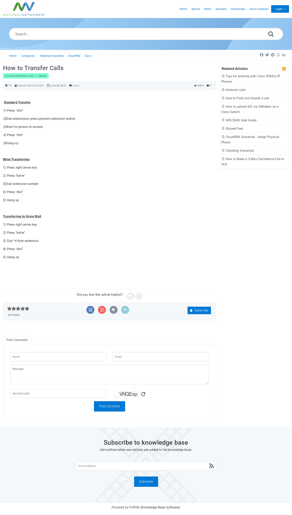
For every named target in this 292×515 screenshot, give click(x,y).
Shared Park (234, 128)
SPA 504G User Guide (240, 120)
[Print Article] (113, 310)
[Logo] (24, 9)
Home (12, 55)
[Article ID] (6, 85)
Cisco (87, 55)
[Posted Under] (70, 85)
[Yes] (130, 295)
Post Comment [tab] (17, 340)
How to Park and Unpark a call (247, 98)
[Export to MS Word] (90, 310)
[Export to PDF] (102, 310)
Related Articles (235, 69)
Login (278, 9)
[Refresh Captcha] (143, 394)
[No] (138, 295)
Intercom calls (235, 90)
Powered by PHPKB (125, 507)
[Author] (16, 85)
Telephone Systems (52, 55)
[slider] (18, 308)
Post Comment (109, 406)
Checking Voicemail (239, 151)
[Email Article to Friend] (125, 310)
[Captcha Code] (160, 395)
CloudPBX (74, 55)
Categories (28, 55)
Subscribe (200, 310)
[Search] (271, 34)
